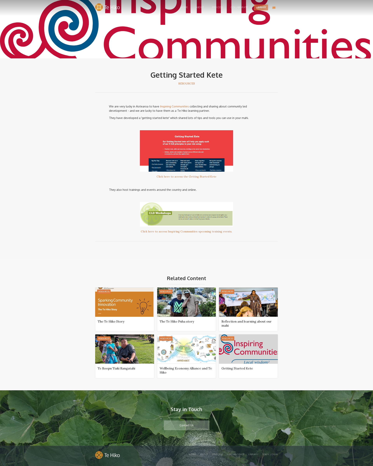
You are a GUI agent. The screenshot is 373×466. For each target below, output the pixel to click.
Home (184, 7)
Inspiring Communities (174, 106)
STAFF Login (270, 454)
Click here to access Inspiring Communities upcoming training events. (186, 231)
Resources (186, 83)
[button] (274, 7)
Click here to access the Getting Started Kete (186, 176)
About (200, 7)
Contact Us (186, 425)
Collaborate (239, 7)
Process (217, 7)
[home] (107, 8)
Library (261, 7)
